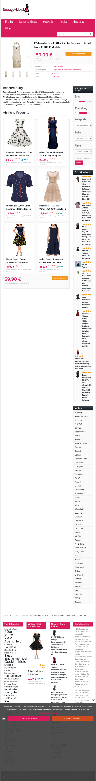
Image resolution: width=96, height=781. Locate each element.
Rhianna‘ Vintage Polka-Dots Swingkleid (35, 673)
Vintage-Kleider (57, 66)
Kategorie (80, 119)
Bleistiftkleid (68, 70)
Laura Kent (79, 513)
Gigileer (78, 486)
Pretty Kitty (79, 544)
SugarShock (80, 563)
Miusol (77, 532)
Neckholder (77, 70)
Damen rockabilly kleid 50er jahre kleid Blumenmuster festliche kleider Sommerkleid (19, 154)
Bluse (8, 655)
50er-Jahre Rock (10, 629)
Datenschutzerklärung (48, 713)
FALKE (77, 478)
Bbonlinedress (80, 432)
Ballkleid (10, 647)
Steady (78, 559)
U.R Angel (79, 575)
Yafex (77, 590)
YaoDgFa (78, 594)
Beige (54, 73)
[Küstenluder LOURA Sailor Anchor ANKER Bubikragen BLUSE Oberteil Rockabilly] (19, 187)
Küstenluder (56, 77)
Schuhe (64, 21)
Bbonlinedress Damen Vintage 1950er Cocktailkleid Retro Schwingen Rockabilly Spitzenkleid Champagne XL (52, 207)
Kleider (9, 21)
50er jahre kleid (57, 70)
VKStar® (78, 583)
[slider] (78, 101)
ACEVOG (78, 412)
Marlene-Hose (11, 686)
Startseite (6, 615)
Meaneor (78, 517)
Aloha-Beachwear (82, 416)
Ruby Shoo (79, 552)
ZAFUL (77, 598)
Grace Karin (79, 490)
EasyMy (78, 470)
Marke (78, 145)
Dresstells (79, 463)
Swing (77, 571)
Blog (8, 28)
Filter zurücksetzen (84, 158)
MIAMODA (79, 521)
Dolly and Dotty (81, 459)
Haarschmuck (13, 675)
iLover (77, 497)
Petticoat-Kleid (11, 699)
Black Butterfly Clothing (81, 445)
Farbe (78, 132)
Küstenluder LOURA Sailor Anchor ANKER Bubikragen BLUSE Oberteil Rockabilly (18, 207)
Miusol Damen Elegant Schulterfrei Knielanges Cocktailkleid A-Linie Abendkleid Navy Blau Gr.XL (19, 261)
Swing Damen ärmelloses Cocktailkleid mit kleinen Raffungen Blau (51, 261)
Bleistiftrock (10, 653)
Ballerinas (8, 644)
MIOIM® (78, 524)
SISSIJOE (78, 555)
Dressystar (79, 466)
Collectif (78, 455)
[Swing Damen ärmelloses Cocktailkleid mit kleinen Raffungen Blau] (52, 240)
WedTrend (79, 586)
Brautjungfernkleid (16, 658)
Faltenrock (10, 667)
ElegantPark (80, 474)
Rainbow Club (80, 548)
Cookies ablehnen (72, 718)
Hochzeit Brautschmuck (11, 681)
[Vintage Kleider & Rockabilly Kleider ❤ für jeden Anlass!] (16, 9)
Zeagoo (78, 602)
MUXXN (78, 536)
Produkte (15, 615)
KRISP (77, 505)
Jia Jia (77, 501)
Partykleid (12, 692)
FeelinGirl (78, 482)
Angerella (78, 420)
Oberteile (48, 21)
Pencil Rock (10, 695)
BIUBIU (77, 439)
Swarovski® (79, 567)
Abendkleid (13, 641)
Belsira (77, 436)
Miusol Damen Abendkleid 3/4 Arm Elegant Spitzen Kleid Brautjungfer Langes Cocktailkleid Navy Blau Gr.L (52, 154)
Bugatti (78, 451)
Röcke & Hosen (28, 21)
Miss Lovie (79, 528)
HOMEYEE (79, 493)
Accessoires (79, 21)
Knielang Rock (10, 684)
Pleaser (78, 540)
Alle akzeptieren (29, 718)
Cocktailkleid (15, 661)
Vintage (78, 579)
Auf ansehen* (78, 54)
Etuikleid (8, 665)
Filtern (78, 162)
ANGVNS (78, 424)
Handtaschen (11, 678)
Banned (78, 428)
